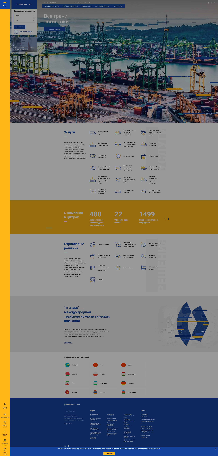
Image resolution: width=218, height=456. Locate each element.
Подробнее (157, 448)
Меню (4, 5)
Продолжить (109, 453)
